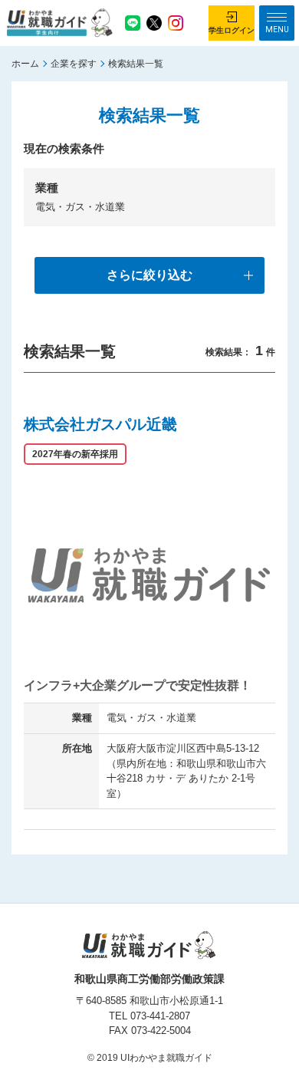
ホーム (25, 63)
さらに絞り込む (149, 275)
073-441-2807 (160, 1016)
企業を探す (74, 63)
